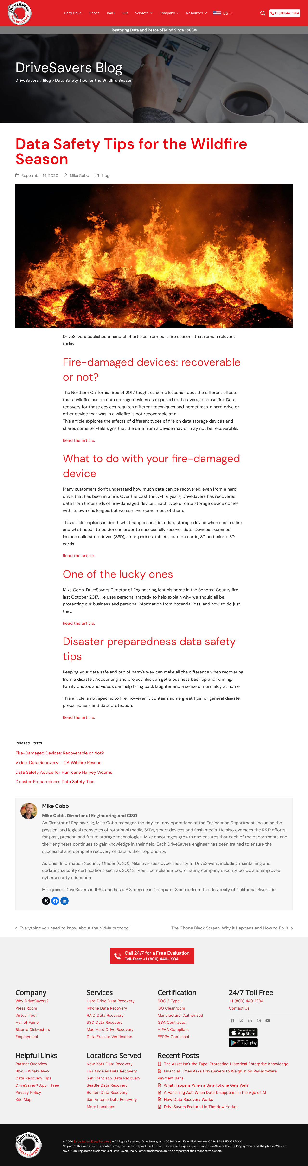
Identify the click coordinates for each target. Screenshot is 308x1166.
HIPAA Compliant (173, 1029)
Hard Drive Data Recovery (111, 1000)
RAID (111, 13)
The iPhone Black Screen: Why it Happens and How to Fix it (229, 928)
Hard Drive (72, 13)
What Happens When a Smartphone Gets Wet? (206, 1085)
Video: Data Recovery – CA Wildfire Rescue (58, 763)
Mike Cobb (79, 175)
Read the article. (79, 440)
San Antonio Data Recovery (112, 1099)
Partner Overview (31, 1063)
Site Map (23, 1099)
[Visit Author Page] (28, 811)
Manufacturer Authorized (180, 1015)
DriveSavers (27, 80)
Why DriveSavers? (31, 1000)
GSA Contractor (172, 1022)
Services (141, 13)
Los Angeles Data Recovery (112, 1071)
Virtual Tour (26, 1015)
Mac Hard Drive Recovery (110, 1029)
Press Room (26, 1008)
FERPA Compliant (173, 1036)
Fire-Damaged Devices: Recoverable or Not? (59, 753)
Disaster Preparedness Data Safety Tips (54, 782)
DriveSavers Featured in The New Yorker (201, 1106)
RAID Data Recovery (105, 1015)
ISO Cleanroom (171, 1008)
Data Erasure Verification (109, 1036)
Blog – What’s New (32, 1071)
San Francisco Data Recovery (113, 1078)
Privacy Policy (28, 1092)
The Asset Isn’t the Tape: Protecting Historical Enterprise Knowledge (226, 1063)
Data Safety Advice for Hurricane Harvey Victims (63, 772)
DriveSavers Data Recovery (92, 1141)
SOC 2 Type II (170, 1000)
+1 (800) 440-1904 (246, 1000)
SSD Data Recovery (104, 1022)
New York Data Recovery (110, 1063)
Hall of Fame (26, 1022)
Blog (47, 80)
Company (167, 13)
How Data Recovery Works (188, 1099)
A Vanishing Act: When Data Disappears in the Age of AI (215, 1092)
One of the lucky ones (118, 574)
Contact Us (239, 1008)
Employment (26, 1036)
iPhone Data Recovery (107, 1008)
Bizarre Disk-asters (32, 1029)
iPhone (94, 13)
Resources (194, 13)
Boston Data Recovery (107, 1092)
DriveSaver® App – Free (37, 1085)
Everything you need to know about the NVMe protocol (72, 928)
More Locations (101, 1106)
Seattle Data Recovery (107, 1085)
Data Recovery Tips (33, 1078)
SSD (125, 13)
